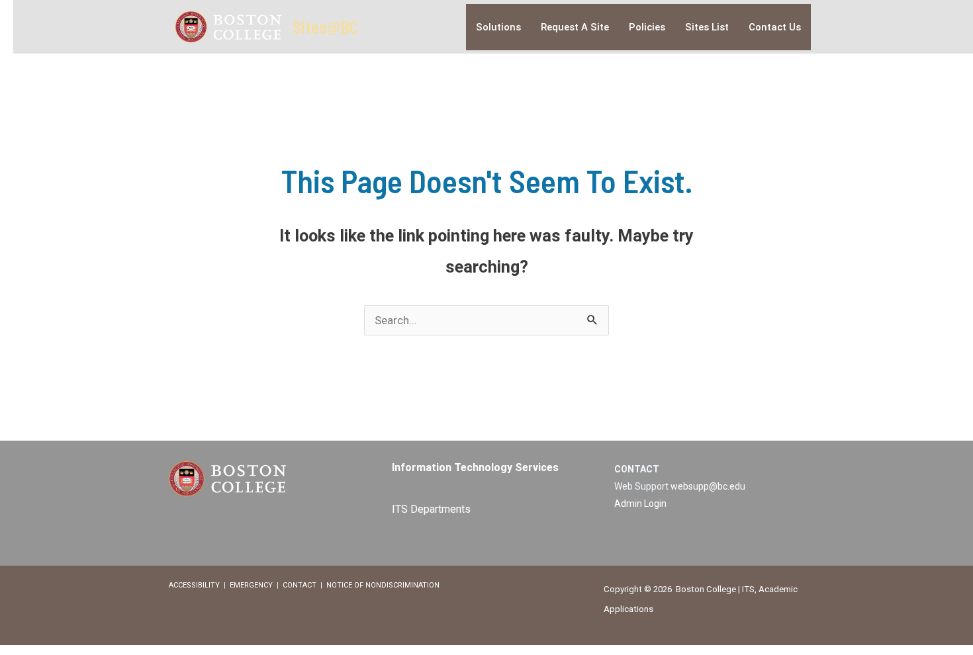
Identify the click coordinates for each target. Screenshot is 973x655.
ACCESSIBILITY (194, 585)
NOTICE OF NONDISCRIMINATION (383, 585)
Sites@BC (325, 27)
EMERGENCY (251, 585)
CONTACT (299, 585)
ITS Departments (431, 509)
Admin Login (640, 503)
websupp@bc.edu (708, 486)
